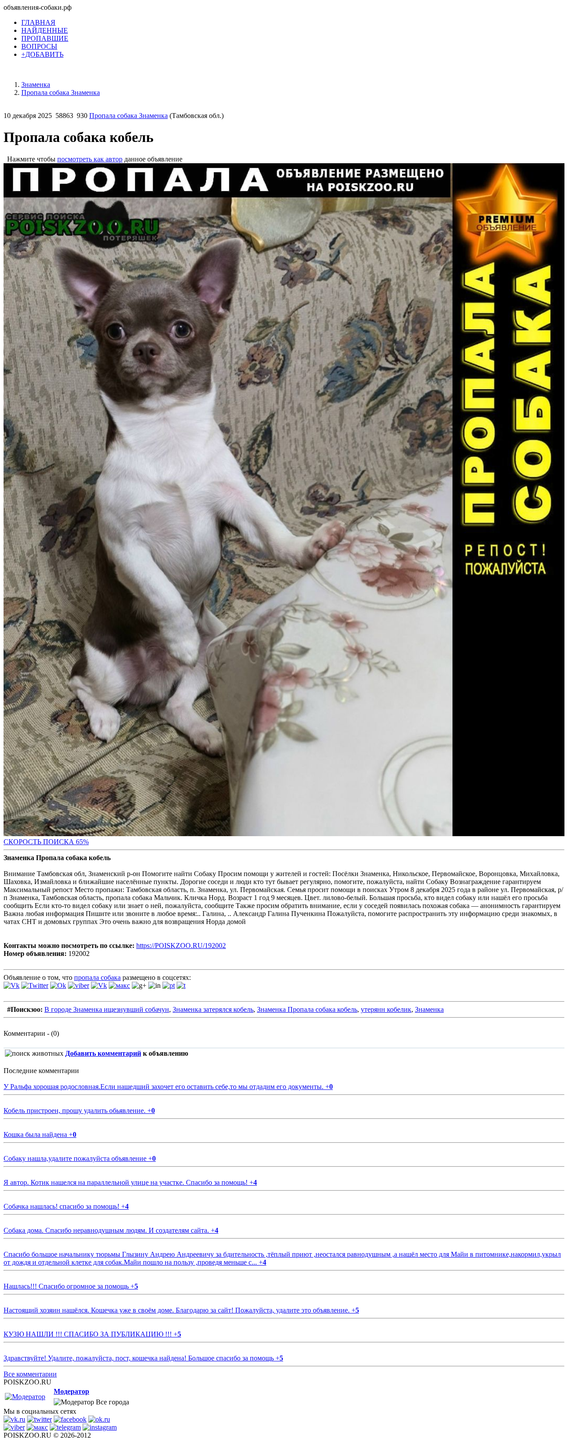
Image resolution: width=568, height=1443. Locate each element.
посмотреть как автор (89, 159)
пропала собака (97, 977)
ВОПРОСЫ (39, 46)
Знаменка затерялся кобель (213, 1009)
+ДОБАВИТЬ (42, 54)
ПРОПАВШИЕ (44, 38)
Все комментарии (30, 1374)
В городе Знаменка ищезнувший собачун (106, 1009)
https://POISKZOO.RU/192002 (181, 945)
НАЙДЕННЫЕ (44, 30)
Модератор (71, 1391)
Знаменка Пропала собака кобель (307, 1009)
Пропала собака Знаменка (128, 115)
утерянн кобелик (386, 1009)
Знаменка (429, 1009)
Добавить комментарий (103, 1053)
